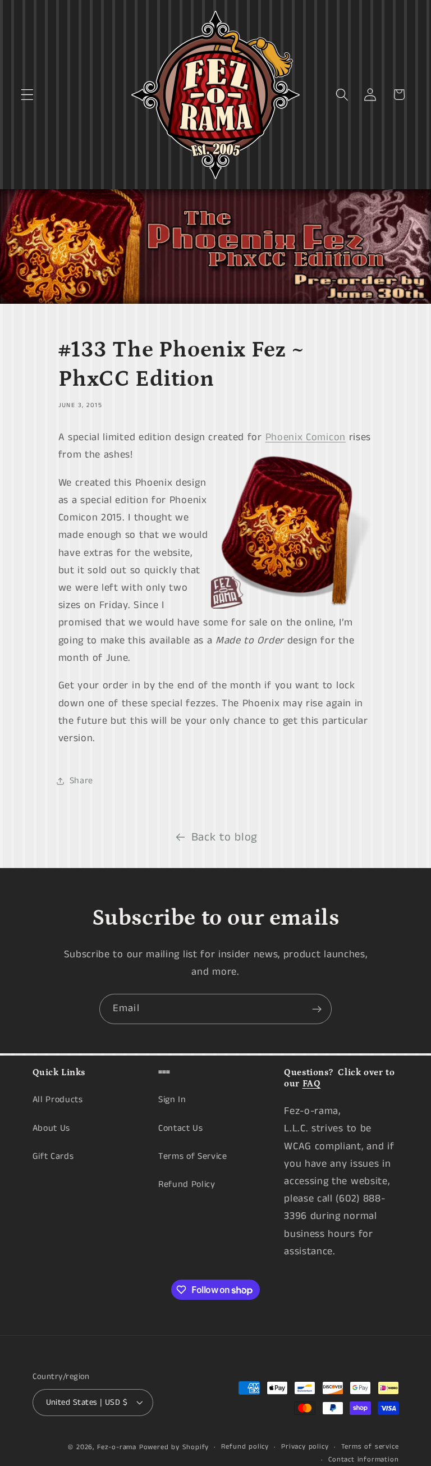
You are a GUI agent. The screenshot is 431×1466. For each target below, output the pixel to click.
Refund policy (244, 1446)
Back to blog (224, 837)
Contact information (363, 1459)
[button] (27, 94)
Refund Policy (187, 1184)
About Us (52, 1128)
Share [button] (81, 780)
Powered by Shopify (174, 1447)
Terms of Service (192, 1156)
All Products (58, 1099)
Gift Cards (53, 1156)
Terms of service (370, 1446)
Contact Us (180, 1128)
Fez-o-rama (116, 1447)
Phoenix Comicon (305, 437)
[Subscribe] (316, 1009)
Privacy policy (304, 1446)
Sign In (172, 1099)
